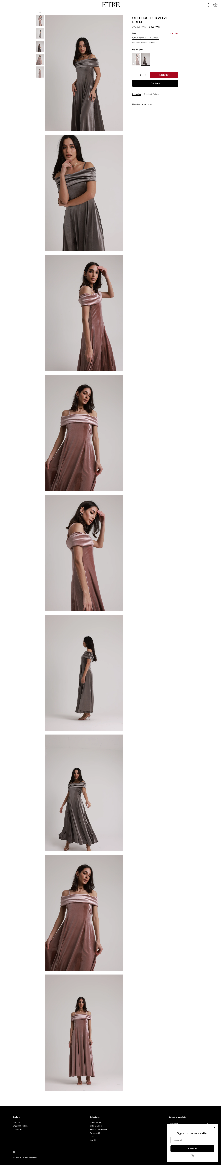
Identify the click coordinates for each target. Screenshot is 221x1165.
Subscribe (192, 1148)
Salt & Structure (96, 1126)
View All (93, 1140)
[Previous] (40, 12)
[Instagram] (192, 1156)
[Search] (209, 5)
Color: (138, 50)
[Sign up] (207, 1124)
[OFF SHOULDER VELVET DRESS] (40, 21)
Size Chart (174, 33)
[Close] (214, 1127)
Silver (145, 59)
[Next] (40, 82)
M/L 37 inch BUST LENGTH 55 (145, 42)
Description (136, 94)
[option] (40, 20)
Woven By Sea (95, 1122)
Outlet (92, 1137)
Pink (136, 59)
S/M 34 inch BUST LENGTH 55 (145, 38)
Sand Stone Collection (98, 1129)
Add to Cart (164, 75)
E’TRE (20, 1157)
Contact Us (17, 1129)
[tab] (138, 94)
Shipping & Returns (151, 94)
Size (155, 33)
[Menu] (5, 5)
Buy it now (155, 83)
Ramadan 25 (95, 1133)
